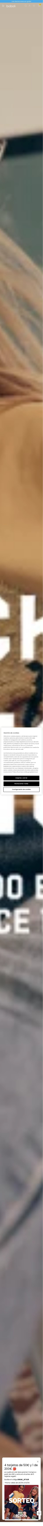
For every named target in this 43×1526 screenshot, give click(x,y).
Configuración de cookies (21, 789)
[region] (21, 761)
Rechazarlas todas (21, 783)
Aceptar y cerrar (21, 778)
